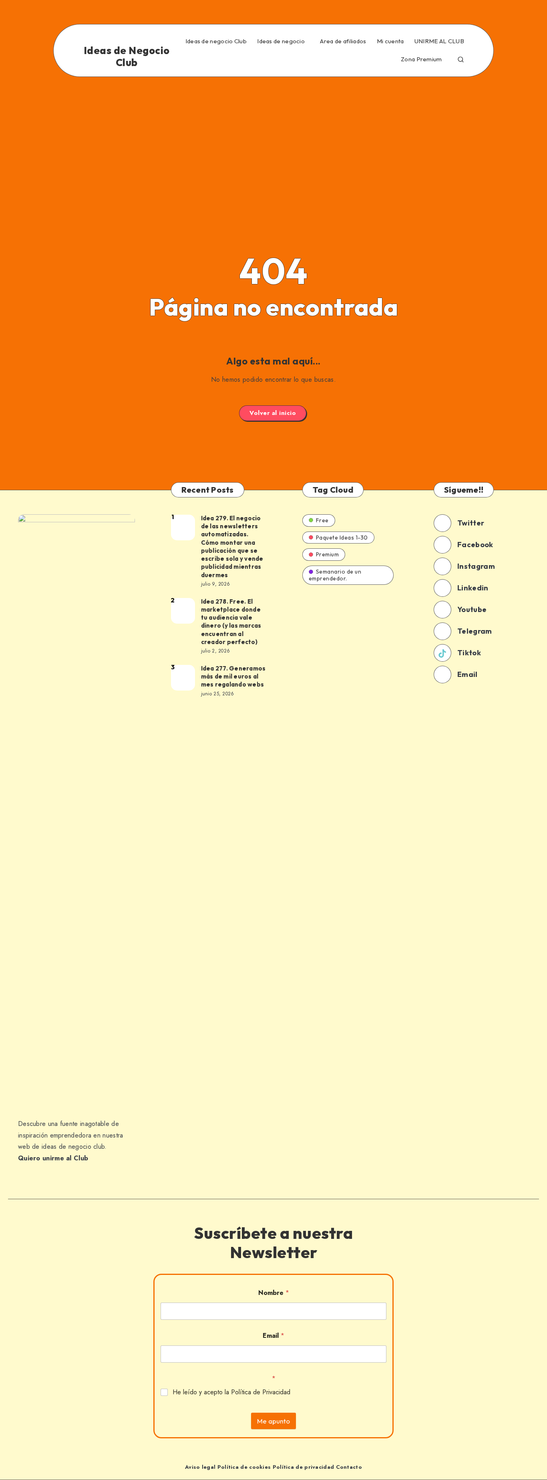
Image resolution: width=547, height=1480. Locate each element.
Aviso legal (200, 1467)
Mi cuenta (390, 41)
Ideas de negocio (281, 41)
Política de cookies (244, 1467)
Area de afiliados (343, 41)
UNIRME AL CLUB (439, 41)
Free (322, 520)
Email (273, 1335)
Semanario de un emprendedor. (335, 575)
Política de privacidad (303, 1467)
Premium (327, 554)
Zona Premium (421, 59)
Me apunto (273, 1421)
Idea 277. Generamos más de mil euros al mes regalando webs (233, 676)
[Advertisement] (273, 137)
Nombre (273, 1293)
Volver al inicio (272, 413)
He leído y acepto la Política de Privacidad (231, 1392)
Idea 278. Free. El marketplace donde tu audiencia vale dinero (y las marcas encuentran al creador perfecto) (231, 622)
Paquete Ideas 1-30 (342, 537)
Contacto (349, 1467)
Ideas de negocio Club (216, 41)
